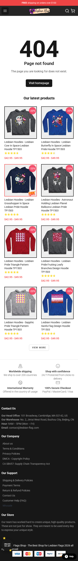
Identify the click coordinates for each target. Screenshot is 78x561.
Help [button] (71, 556)
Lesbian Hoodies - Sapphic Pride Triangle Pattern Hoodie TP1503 (19, 326)
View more (39, 347)
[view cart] (73, 11)
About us (8, 443)
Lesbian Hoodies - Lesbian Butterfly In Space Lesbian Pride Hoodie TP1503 (56, 146)
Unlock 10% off (7, 545)
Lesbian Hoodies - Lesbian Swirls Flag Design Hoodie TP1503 (56, 326)
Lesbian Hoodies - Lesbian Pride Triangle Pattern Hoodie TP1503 (19, 265)
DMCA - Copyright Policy (16, 458)
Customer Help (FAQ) (14, 500)
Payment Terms (11, 485)
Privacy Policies (11, 453)
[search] (67, 11)
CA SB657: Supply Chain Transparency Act (26, 463)
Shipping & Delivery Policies (18, 480)
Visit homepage (39, 83)
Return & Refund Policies (16, 490)
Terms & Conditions (13, 448)
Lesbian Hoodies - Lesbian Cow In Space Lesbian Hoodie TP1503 (19, 146)
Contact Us (9, 495)
